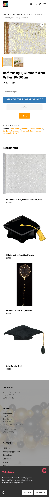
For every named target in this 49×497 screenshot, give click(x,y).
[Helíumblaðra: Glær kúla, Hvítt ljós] (24, 284)
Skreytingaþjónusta (11, 451)
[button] (45, 4)
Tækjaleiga (7, 455)
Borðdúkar (25, 129)
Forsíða (6, 448)
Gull (30, 14)
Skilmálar (27, 492)
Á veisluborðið (15, 129)
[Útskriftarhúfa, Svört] (24, 340)
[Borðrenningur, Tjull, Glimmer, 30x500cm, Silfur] (24, 173)
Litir (24, 14)
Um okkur (7, 459)
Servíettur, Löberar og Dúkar (22, 131)
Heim (5, 14)
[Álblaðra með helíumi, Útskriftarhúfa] (24, 229)
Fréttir (6, 462)
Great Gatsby (35, 129)
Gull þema (6, 131)
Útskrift (16, 133)
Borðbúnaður (15, 14)
